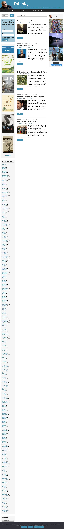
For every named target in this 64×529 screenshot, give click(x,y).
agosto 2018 (4, 292)
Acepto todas (24, 527)
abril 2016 (4, 329)
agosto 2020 (4, 260)
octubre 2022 (4, 225)
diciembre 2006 (5, 478)
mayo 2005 (4, 503)
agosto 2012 (4, 388)
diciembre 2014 (5, 350)
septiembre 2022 (5, 227)
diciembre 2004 (5, 510)
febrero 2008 (4, 459)
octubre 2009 (4, 433)
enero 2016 (4, 333)
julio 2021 (4, 245)
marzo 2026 (4, 171)
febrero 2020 (4, 268)
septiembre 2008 (5, 450)
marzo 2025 (4, 187)
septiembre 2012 (5, 386)
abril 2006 (4, 489)
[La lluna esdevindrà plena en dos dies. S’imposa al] (56, 40)
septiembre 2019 (5, 274)
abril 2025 (4, 185)
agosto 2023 (4, 212)
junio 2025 (4, 183)
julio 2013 (4, 373)
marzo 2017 (4, 314)
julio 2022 (4, 229)
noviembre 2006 (5, 479)
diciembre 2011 (5, 398)
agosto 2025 (4, 180)
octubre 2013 (4, 369)
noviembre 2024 (5, 192)
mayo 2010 (4, 423)
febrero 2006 (4, 491)
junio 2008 (4, 454)
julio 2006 (4, 485)
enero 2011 (4, 413)
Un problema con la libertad (28, 21)
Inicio (2, 10)
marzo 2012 (4, 394)
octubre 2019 (4, 273)
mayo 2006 (4, 487)
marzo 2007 (4, 474)
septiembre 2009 (5, 434)
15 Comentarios (31, 22)
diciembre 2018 (5, 286)
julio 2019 (4, 277)
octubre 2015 (4, 337)
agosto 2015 (4, 340)
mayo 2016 (4, 328)
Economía (19, 10)
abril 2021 (4, 249)
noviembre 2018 (5, 288)
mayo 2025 (4, 184)
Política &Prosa (8, 155)
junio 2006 (4, 486)
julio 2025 (4, 181)
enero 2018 (4, 301)
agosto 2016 (4, 324)
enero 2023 (4, 221)
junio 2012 (4, 390)
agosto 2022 (4, 228)
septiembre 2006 (5, 482)
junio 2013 (4, 374)
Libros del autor (41, 10)
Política (13, 10)
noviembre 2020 (5, 256)
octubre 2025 (4, 177)
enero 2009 (4, 445)
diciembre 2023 (5, 207)
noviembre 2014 (5, 352)
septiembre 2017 (5, 306)
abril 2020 (4, 265)
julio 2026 (4, 165)
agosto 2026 (4, 164)
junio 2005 (4, 502)
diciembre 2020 (5, 255)
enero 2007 (4, 477)
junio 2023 (4, 215)
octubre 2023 (4, 209)
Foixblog (22, 4)
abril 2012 (4, 393)
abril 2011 (4, 409)
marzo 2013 (4, 378)
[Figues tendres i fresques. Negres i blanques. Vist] (56, 26)
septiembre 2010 (5, 418)
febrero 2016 (4, 332)
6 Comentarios (30, 47)
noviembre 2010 (5, 415)
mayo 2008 (4, 455)
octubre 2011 (4, 401)
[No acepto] (62, 525)
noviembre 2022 (5, 224)
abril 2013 (4, 377)
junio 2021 (4, 247)
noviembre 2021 (5, 240)
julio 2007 (4, 469)
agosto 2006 (4, 483)
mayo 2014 (4, 360)
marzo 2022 (4, 235)
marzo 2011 (4, 410)
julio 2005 (4, 501)
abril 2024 (4, 201)
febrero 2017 (4, 316)
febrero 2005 (4, 507)
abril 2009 (4, 441)
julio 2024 (4, 197)
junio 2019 (4, 278)
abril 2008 (4, 457)
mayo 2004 (4, 511)
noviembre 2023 (5, 208)
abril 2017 (4, 313)
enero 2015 (4, 349)
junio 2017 (4, 310)
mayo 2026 (4, 168)
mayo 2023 (4, 216)
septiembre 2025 (5, 179)
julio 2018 (4, 293)
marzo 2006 (4, 490)
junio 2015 (4, 342)
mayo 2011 (4, 407)
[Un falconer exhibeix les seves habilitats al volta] (56, 54)
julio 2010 (4, 421)
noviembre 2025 (5, 176)
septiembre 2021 (5, 243)
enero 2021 (4, 253)
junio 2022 (4, 231)
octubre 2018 (4, 289)
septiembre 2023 (5, 211)
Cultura (24, 10)
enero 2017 (4, 317)
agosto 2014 (4, 356)
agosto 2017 (4, 308)
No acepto (31, 527)
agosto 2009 (4, 435)
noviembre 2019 (5, 272)
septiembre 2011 (5, 402)
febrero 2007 (4, 475)
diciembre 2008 (5, 446)
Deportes (30, 10)
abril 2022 (4, 233)
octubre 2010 (4, 417)
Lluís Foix (20, 22)
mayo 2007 (4, 471)
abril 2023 (4, 217)
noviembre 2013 (5, 368)
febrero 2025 (4, 188)
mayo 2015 (4, 344)
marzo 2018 (4, 298)
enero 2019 (4, 285)
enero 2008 (4, 461)
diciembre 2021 (5, 239)
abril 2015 (4, 345)
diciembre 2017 (5, 302)
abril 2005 (4, 505)
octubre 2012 (4, 385)
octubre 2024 (4, 193)
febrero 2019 (4, 284)
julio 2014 (4, 357)
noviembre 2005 (5, 495)
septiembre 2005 (5, 498)
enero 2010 (4, 429)
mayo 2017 (4, 312)
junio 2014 (4, 358)
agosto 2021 (4, 244)
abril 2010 (4, 425)
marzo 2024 (4, 203)
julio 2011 (4, 405)
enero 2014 (4, 365)
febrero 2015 (4, 348)
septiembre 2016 (5, 322)
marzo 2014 (4, 362)
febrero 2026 (4, 172)
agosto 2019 (4, 276)
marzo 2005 (4, 506)
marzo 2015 (4, 346)
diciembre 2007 (5, 462)
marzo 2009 (4, 442)
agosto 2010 (4, 419)
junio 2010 (4, 422)
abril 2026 (4, 169)
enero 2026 (4, 173)
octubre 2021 (4, 241)
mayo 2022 (4, 232)
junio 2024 (4, 199)
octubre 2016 (4, 321)
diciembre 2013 (5, 366)
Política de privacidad (39, 527)
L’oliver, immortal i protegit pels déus (32, 72)
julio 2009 (4, 437)
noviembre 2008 (5, 447)
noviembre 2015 (5, 336)
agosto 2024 (4, 196)
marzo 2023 (4, 219)
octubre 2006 (4, 481)
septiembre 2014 (5, 354)
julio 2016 (4, 325)
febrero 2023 (4, 220)
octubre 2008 (4, 449)
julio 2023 (4, 213)
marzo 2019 (4, 282)
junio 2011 (4, 406)
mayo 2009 (4, 439)
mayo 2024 (4, 200)
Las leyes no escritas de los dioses (30, 97)
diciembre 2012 (5, 382)
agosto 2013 (4, 372)
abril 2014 (4, 361)
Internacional (7, 10)
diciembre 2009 (5, 430)
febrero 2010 (4, 427)
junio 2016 (4, 326)
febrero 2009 (4, 443)
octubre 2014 (4, 353)
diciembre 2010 (5, 414)
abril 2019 (4, 281)
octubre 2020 (4, 257)
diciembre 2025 (5, 175)
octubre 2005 (4, 497)
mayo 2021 (4, 248)
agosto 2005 (4, 499)
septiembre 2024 (5, 195)
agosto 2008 (4, 451)
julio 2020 (4, 261)
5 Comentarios (30, 98)
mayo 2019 (4, 280)
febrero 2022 (4, 236)
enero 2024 (4, 205)
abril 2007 (4, 473)
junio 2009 (4, 438)
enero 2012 (4, 397)
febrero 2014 (4, 364)
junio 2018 (4, 294)
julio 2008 (4, 453)
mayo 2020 (4, 264)
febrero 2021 (4, 252)
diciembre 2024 (5, 191)
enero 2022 (4, 237)
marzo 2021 (4, 251)
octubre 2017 (4, 305)
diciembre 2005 (5, 494)
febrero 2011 (4, 411)
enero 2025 (4, 189)
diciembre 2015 (5, 334)
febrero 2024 (4, 204)
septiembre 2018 (5, 290)
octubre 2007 (4, 465)
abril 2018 (4, 297)
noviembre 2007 (5, 463)
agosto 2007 (4, 467)
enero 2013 (4, 381)
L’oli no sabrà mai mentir (26, 121)
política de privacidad (6, 38)
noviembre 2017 (5, 304)
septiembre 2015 (5, 338)
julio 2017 (4, 309)
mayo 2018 (4, 296)
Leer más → (20, 37)
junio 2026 (4, 167)
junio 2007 (4, 470)
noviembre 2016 (5, 320)
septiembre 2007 (5, 466)
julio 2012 (4, 389)
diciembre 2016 (5, 318)
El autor (34, 10)
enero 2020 (4, 269)
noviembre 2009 (5, 431)
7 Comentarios (30, 73)
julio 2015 (4, 341)
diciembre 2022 (5, 223)
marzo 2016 (4, 330)
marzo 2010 (4, 426)
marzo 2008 (4, 458)
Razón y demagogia (25, 45)
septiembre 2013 (5, 370)
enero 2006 (4, 493)
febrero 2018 (4, 300)
